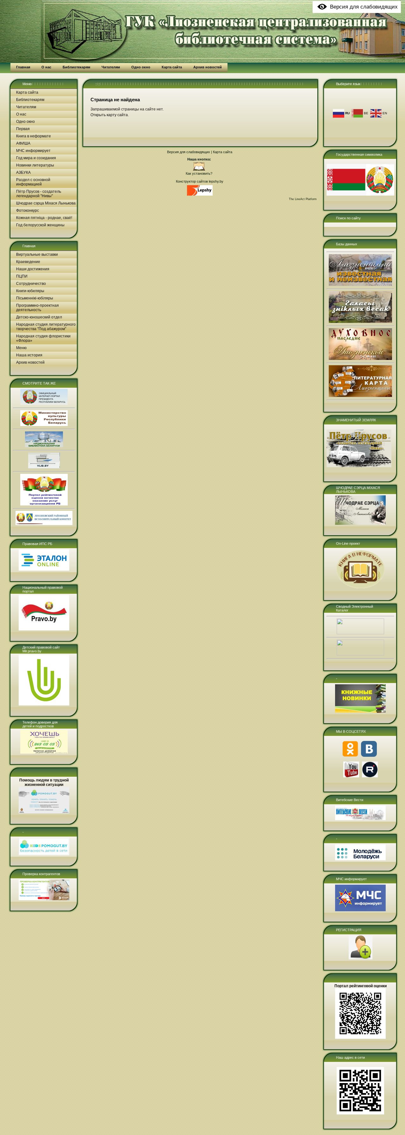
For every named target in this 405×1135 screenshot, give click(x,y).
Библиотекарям (30, 99)
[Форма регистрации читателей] (360, 958)
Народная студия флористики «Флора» (43, 338)
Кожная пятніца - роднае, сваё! (44, 218)
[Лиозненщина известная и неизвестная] (360, 284)
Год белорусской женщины (40, 225)
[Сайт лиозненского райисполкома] (44, 524)
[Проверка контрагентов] (44, 899)
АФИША (23, 143)
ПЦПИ (22, 276)
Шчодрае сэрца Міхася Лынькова (46, 203)
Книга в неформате (33, 136)
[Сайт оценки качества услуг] (44, 504)
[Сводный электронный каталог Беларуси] (360, 633)
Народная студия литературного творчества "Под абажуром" (46, 326)
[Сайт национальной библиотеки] (44, 446)
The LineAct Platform (303, 199)
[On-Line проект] (360, 588)
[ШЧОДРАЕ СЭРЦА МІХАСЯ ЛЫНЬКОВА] (360, 523)
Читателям (26, 107)
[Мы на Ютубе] (351, 776)
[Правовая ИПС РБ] (44, 569)
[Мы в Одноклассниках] (350, 755)
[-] (44, 854)
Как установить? (199, 173)
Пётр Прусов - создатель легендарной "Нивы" (38, 193)
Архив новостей (30, 362)
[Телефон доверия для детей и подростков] (44, 752)
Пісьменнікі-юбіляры (34, 298)
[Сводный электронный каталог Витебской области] (360, 654)
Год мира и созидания (36, 158)
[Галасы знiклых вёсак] (360, 321)
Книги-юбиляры (30, 291)
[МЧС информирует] (360, 910)
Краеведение (28, 262)
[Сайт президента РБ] (44, 403)
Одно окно (25, 121)
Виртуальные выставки (37, 254)
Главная (28, 246)
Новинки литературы (35, 165)
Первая (23, 129)
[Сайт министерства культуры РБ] (44, 425)
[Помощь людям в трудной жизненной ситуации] (44, 812)
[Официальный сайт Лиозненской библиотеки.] (199, 170)
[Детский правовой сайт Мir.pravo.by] (44, 704)
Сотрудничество (31, 283)
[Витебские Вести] (360, 819)
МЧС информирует (33, 150)
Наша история (29, 355)
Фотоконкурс (27, 210)
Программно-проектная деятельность (37, 307)
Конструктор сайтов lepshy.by (199, 181)
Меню (27, 84)
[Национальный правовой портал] (44, 629)
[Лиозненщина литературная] (360, 395)
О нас (21, 114)
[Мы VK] (369, 755)
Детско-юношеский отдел (39, 317)
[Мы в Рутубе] (370, 776)
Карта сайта (27, 92)
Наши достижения (32, 269)
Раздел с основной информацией (33, 182)
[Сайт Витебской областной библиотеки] (44, 467)
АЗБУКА (23, 172)
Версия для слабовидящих (188, 152)
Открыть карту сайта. (109, 115)
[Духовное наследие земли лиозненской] (360, 358)
